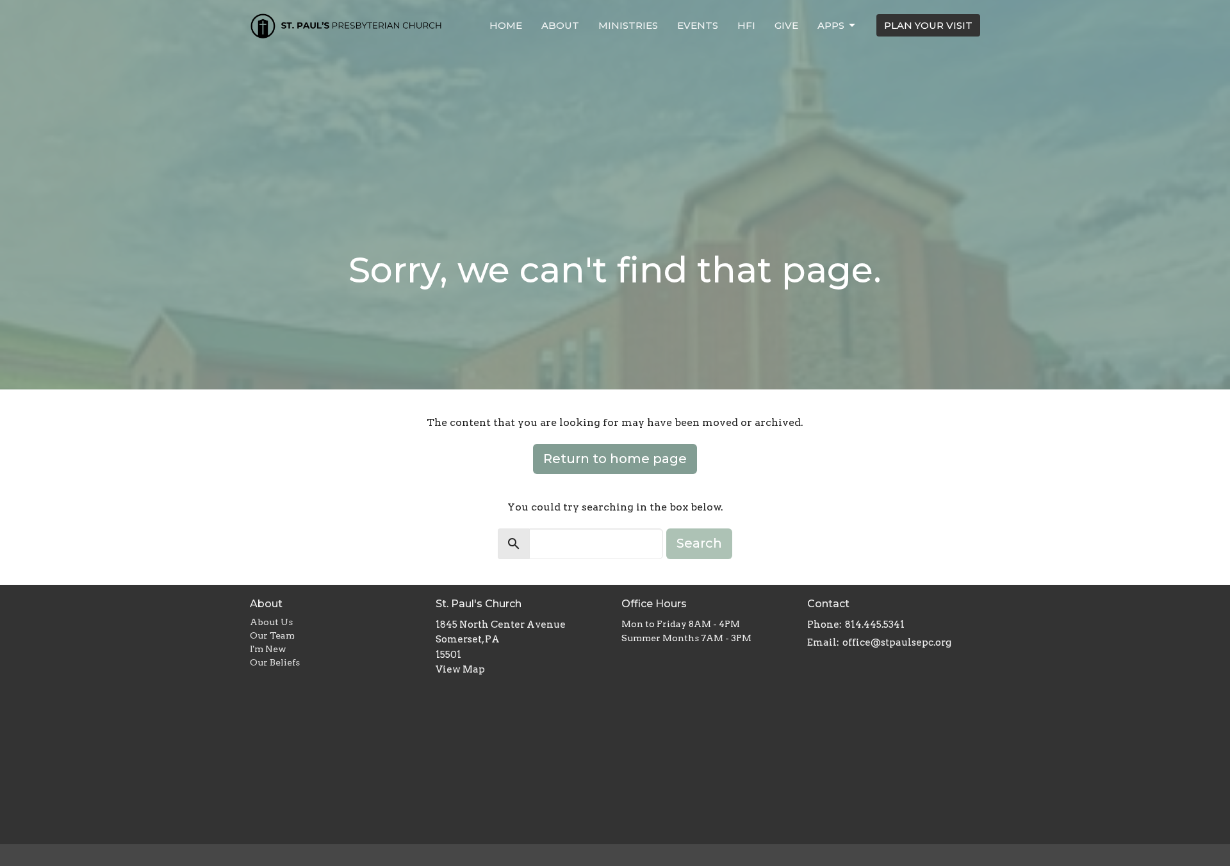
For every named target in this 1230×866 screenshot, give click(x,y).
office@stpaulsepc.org (896, 642)
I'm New (268, 649)
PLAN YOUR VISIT (928, 25)
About (560, 25)
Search (699, 543)
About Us (271, 622)
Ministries (628, 25)
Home (505, 25)
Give (786, 25)
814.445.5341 (875, 624)
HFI (746, 25)
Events (697, 25)
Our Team (272, 635)
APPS (830, 25)
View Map (460, 669)
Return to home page (615, 458)
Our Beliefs (275, 662)
